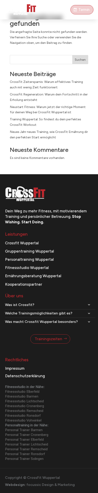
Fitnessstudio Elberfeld (22, 392)
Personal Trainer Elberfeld (24, 440)
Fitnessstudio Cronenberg (24, 406)
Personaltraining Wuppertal (29, 259)
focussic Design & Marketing (50, 484)
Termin (84, 10)
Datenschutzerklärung (25, 376)
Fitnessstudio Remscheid (24, 411)
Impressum (14, 368)
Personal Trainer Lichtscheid (26, 444)
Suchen (80, 60)
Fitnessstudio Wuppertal (27, 267)
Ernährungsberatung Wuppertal (33, 276)
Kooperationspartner (23, 284)
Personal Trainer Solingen (24, 459)
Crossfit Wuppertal (22, 243)
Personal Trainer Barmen (24, 430)
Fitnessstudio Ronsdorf (23, 416)
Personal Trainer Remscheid (26, 449)
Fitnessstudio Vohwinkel (23, 420)
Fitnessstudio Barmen (21, 396)
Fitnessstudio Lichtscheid (24, 401)
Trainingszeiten (48, 339)
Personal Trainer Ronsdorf (25, 454)
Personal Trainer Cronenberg (26, 435)
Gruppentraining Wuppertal (29, 251)
